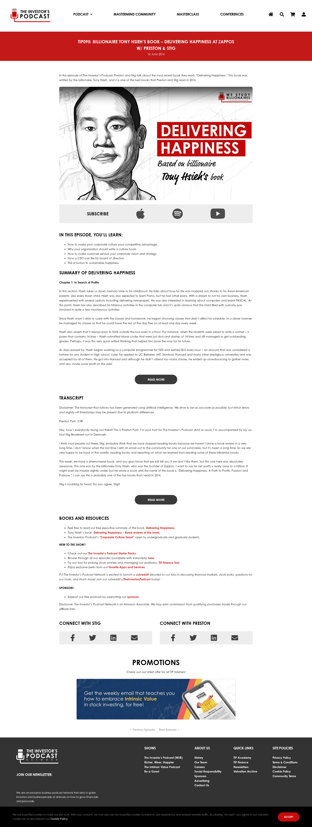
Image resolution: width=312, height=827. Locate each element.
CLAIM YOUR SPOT (127, 51)
